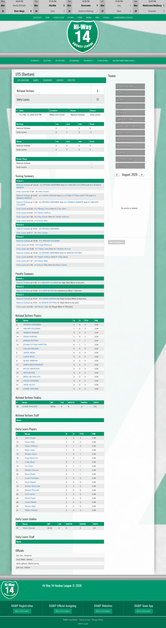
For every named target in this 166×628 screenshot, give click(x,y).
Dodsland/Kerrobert (126, 86)
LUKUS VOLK (28, 356)
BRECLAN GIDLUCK (31, 376)
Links (97, 17)
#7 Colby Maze (62, 256)
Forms (79, 17)
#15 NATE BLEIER (46, 290)
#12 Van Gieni (60, 208)
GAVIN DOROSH (30, 336)
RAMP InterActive (70, 619)
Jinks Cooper (30, 438)
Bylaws (71, 17)
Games (36, 80)
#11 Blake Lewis (42, 248)
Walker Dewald (31, 510)
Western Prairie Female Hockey (123, 60)
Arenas (88, 17)
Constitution (58, 17)
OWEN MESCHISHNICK (33, 364)
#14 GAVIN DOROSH (48, 195)
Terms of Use (84, 619)
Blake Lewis (30, 450)
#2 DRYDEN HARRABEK (50, 185)
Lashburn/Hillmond (125, 119)
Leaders (59, 80)
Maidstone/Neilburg (126, 139)
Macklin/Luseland (125, 132)
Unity (120, 165)
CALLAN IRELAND (31, 348)
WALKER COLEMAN (31, 328)
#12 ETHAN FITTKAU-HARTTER (75, 195)
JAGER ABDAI (29, 352)
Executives (37, 17)
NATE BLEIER (29, 372)
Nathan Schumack (32, 486)
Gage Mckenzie (31, 458)
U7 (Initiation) (102, 60)
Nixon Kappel (30, 482)
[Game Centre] (17, 9)
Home (48, 17)
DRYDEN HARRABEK (32, 324)
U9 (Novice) (34, 60)
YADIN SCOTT (29, 384)
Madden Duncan (32, 470)
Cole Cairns (30, 494)
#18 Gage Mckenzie (44, 244)
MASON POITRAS (30, 340)
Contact (106, 17)
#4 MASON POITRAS (73, 252)
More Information (22, 611)
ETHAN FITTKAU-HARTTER (35, 344)
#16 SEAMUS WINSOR (73, 202)
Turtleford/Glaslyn (125, 159)
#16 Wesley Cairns (42, 208)
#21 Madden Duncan (62, 248)
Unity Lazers (21, 191)
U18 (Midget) (88, 60)
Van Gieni (29, 466)
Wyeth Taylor (30, 498)
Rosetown (122, 152)
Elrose (120, 99)
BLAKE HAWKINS (30, 360)
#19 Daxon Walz (41, 220)
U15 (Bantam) (74, 60)
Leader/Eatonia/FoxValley (128, 126)
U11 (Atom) (47, 60)
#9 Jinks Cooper (42, 191)
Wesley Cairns (31, 454)
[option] (16, 7)
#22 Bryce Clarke (60, 265)
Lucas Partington (32, 478)
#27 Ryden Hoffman (42, 212)
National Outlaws (23, 185)
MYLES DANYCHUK (31, 368)
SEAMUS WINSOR (31, 332)
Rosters (71, 80)
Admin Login (83, 623)
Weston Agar (30, 506)
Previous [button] (1, 7)
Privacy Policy (97, 619)
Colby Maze (30, 462)
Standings (47, 80)
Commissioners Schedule (123, 17)
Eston (120, 106)
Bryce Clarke (30, 474)
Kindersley (122, 112)
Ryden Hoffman (31, 446)
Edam (120, 93)
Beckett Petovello (32, 490)
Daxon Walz (30, 442)
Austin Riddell (30, 502)
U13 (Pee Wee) (60, 60)
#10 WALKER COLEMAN (75, 185)
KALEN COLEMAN (31, 380)
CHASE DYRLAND (30, 388)
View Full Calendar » (116, 242)
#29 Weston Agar (41, 306)
